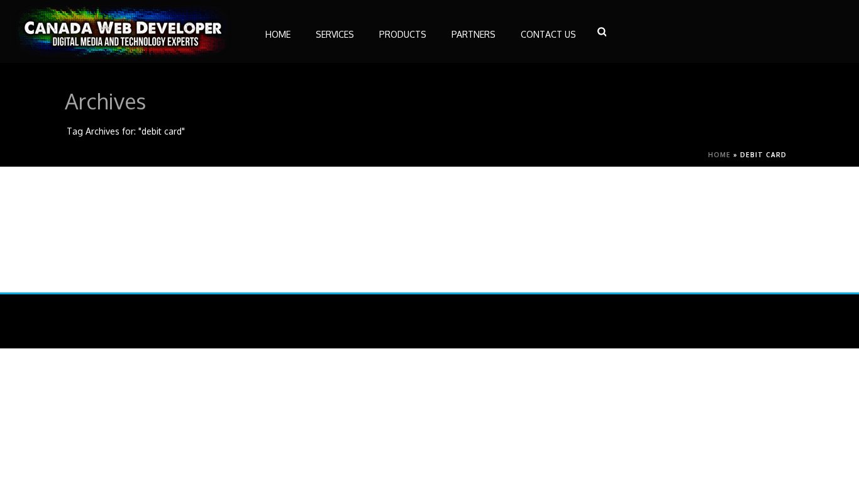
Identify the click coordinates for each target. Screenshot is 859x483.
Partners (474, 34)
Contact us (548, 34)
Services (335, 34)
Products (402, 34)
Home (719, 154)
